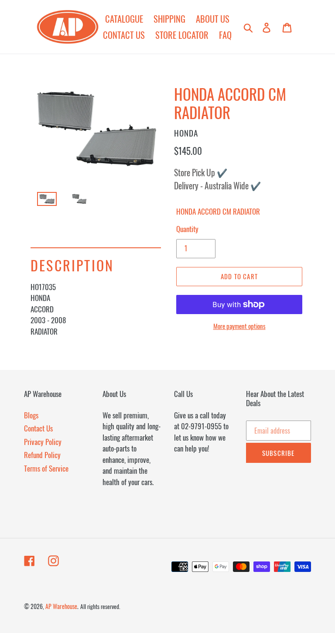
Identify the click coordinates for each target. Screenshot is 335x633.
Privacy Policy (43, 441)
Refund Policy (42, 454)
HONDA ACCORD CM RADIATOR (218, 211)
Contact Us (38, 428)
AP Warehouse (61, 606)
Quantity (187, 228)
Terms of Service (46, 468)
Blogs (31, 415)
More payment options (239, 326)
